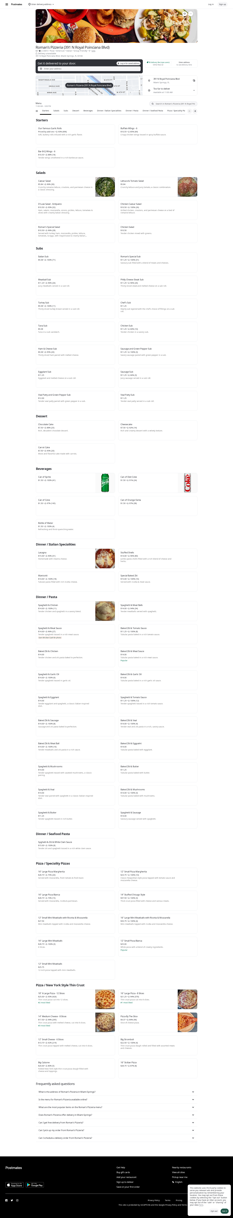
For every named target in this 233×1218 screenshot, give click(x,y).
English (178, 1182)
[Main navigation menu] (7, 4)
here (201, 1205)
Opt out (214, 1211)
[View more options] (190, 13)
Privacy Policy (154, 1200)
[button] (116, 1092)
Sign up (222, 4)
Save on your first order (128, 1187)
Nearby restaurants (181, 1167)
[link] (184, 13)
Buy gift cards (123, 1172)
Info (93, 51)
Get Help (120, 1167)
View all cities (178, 1172)
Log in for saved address (130, 63)
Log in (211, 4)
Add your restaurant (126, 1177)
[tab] (45, 110)
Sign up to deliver (124, 1182)
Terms (167, 1200)
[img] (89, 85)
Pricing (179, 1200)
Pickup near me (179, 1177)
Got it (224, 1211)
